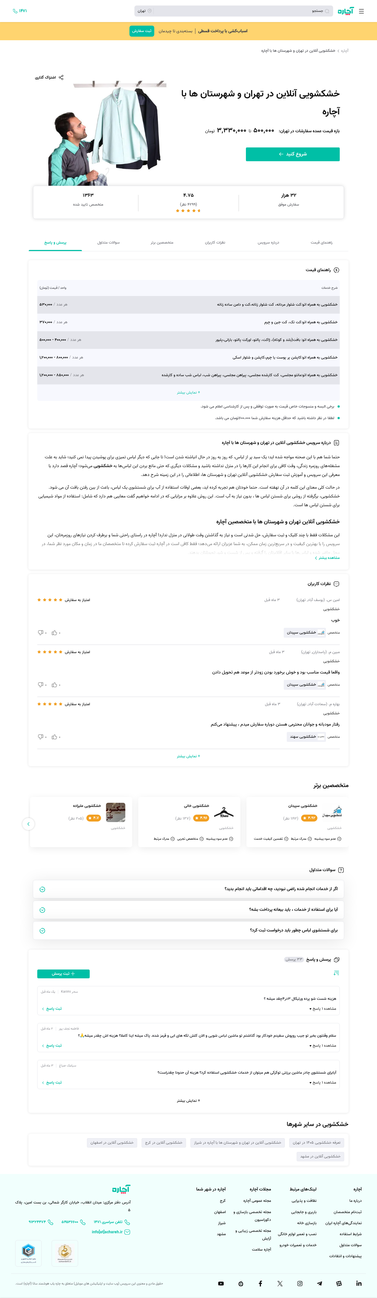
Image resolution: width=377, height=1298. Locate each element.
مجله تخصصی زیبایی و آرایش (253, 1235)
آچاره (344, 51)
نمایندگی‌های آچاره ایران (343, 1223)
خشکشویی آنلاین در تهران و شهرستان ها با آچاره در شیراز (237, 1143)
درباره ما (355, 1201)
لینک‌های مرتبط (303, 1189)
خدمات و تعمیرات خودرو (298, 1245)
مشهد (221, 1234)
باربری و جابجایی (304, 1212)
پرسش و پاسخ (55, 242)
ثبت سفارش (142, 31)
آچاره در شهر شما (211, 1189)
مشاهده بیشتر (329, 558)
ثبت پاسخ (54, 1009)
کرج (223, 1201)
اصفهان (220, 1212)
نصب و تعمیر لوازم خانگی (297, 1234)
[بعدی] (28, 824)
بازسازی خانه (307, 1223)
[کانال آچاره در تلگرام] (319, 1283)
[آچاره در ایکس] (280, 1283)
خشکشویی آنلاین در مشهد (320, 1156)
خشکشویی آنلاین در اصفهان (112, 1143)
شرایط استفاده (351, 1234)
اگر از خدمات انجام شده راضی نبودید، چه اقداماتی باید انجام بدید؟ (281, 889)
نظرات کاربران (215, 242)
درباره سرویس (268, 242)
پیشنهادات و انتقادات (345, 1256)
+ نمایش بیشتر (188, 1101)
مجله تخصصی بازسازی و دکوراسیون (252, 1216)
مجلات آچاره (260, 1189)
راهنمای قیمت (322, 242)
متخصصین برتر (162, 242)
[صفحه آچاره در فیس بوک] (260, 1283)
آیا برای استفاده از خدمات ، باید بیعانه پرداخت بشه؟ (293, 909)
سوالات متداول (108, 242)
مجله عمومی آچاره (257, 1201)
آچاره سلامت (261, 1249)
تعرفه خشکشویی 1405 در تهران (317, 1143)
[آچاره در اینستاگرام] (299, 1283)
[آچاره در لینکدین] (358, 1283)
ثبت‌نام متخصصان (348, 1212)
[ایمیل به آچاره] (111, 1232)
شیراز (222, 1223)
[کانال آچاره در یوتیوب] (220, 1283)
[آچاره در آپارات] (339, 1283)
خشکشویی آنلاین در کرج (163, 1143)
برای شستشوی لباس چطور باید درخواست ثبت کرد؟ (294, 930)
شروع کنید (296, 154)
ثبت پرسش (61, 974)
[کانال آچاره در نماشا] (240, 1283)
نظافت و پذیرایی (304, 1201)
